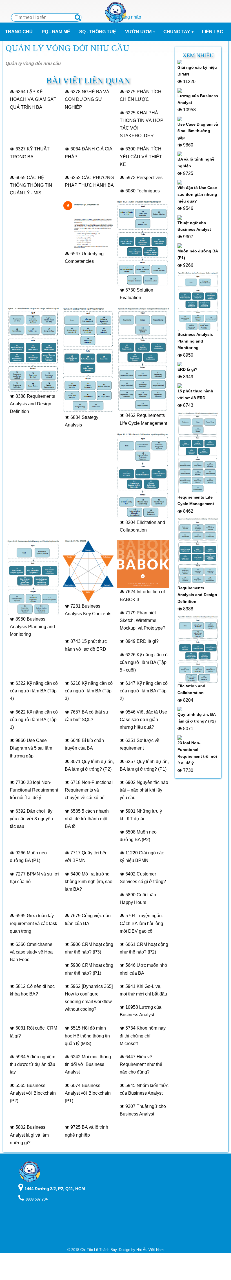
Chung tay (176, 31)
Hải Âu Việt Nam (150, 1250)
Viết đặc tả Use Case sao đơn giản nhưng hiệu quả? (197, 194)
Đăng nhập (130, 17)
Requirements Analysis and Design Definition (197, 595)
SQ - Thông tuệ (97, 31)
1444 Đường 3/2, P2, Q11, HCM (55, 1188)
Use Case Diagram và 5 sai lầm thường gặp (197, 131)
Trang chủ (19, 31)
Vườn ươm (138, 31)
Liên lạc (212, 31)
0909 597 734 (37, 1199)
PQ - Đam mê (56, 31)
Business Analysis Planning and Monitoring (195, 341)
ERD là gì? (187, 369)
